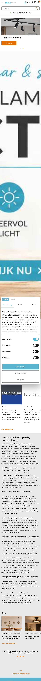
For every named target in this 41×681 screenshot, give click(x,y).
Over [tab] (33, 305)
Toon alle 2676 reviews (20, 673)
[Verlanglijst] (35, 2)
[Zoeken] (36, 8)
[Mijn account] (32, 2)
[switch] (36, 345)
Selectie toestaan (20, 373)
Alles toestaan (20, 366)
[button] (23, 48)
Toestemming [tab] (7, 305)
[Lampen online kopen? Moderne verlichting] (10, 2)
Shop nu (9, 43)
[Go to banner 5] (20, 31)
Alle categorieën (7, 429)
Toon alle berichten (8, 643)
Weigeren (20, 379)
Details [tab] (20, 305)
